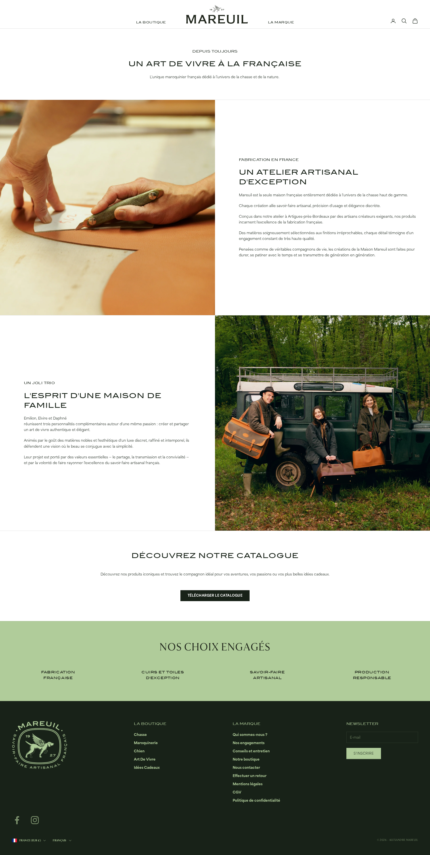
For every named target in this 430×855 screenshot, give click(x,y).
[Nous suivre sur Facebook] (17, 820)
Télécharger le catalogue (215, 595)
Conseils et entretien (251, 751)
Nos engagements (249, 743)
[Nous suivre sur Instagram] (35, 820)
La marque (281, 22)
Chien (139, 751)
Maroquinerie (146, 743)
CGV (237, 792)
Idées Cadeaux (147, 767)
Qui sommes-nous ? (250, 734)
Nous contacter (246, 767)
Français (59, 840)
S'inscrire (364, 753)
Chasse (140, 734)
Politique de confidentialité (256, 800)
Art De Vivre (145, 759)
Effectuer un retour (250, 776)
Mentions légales (248, 784)
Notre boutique (246, 759)
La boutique (151, 22)
